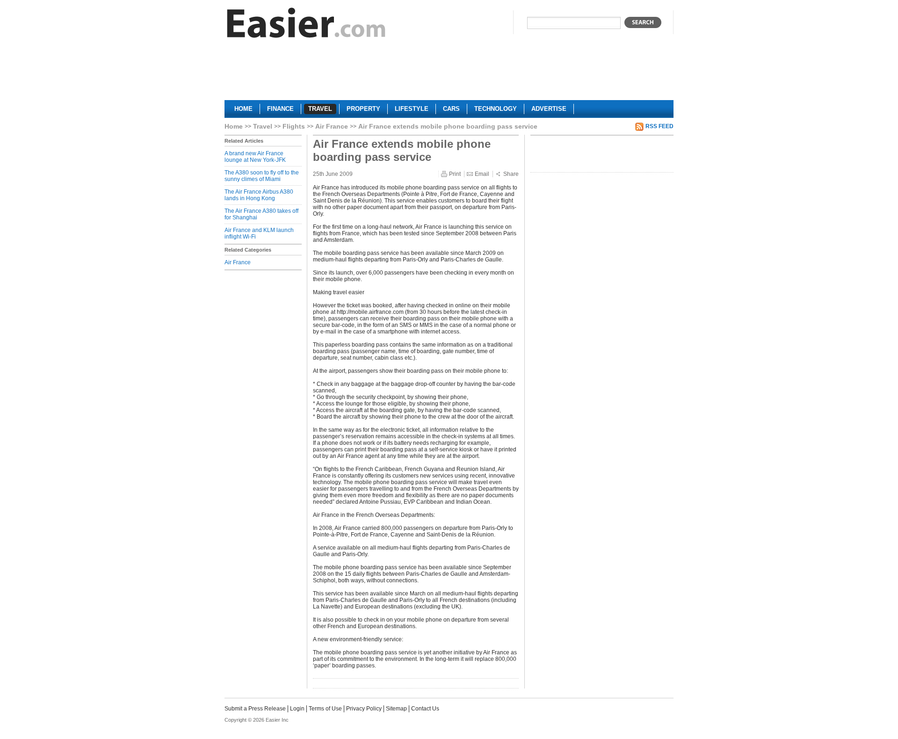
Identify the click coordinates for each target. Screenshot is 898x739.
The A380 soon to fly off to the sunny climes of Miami (261, 175)
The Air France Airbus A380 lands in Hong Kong (258, 195)
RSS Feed (659, 126)
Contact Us (425, 708)
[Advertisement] (449, 73)
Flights (293, 126)
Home (233, 126)
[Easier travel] (306, 25)
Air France (331, 126)
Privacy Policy (364, 708)
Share (511, 174)
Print (455, 174)
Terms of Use (325, 708)
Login (297, 708)
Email (482, 174)
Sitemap (396, 708)
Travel (262, 126)
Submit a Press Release (255, 708)
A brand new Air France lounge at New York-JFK (255, 156)
